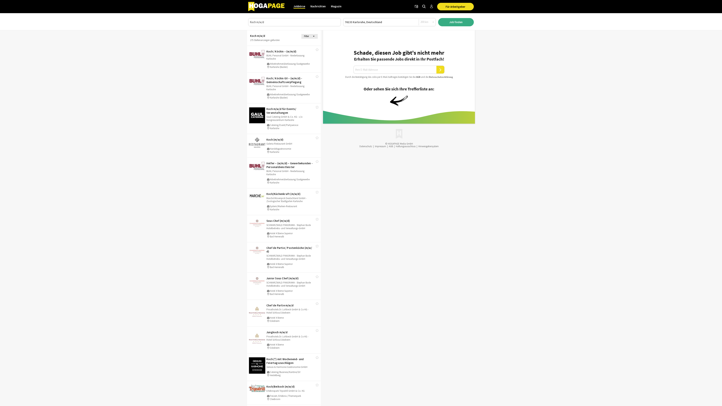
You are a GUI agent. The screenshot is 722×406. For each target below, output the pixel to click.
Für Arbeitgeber (455, 6)
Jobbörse (299, 6)
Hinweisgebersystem (428, 146)
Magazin (336, 6)
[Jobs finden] (424, 6)
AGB (418, 77)
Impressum (380, 146)
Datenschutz (365, 146)
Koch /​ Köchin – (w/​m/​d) (281, 51)
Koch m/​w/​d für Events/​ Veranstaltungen (281, 110)
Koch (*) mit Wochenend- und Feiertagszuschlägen (285, 361)
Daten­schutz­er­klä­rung (441, 77)
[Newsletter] (416, 6)
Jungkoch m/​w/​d (276, 332)
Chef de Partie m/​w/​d (280, 305)
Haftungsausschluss (406, 146)
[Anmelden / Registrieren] (431, 6)
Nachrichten (318, 6)
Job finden (456, 22)
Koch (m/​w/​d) (274, 139)
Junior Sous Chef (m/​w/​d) (282, 278)
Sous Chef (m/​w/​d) (278, 221)
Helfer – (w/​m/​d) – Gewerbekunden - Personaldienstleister (289, 165)
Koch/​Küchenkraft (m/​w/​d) (283, 194)
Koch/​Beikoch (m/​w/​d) (280, 386)
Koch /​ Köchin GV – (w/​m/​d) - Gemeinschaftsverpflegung (284, 80)
